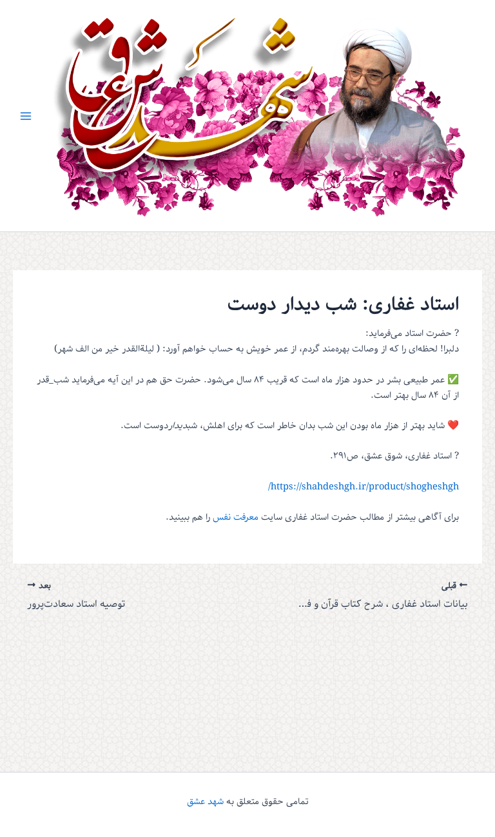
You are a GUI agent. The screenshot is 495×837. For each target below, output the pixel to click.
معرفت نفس (235, 517)
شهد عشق (205, 801)
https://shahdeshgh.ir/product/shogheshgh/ (363, 487)
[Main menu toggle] (26, 115)
